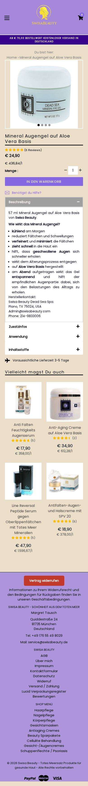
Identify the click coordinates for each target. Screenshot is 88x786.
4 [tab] (49, 125)
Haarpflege (44, 710)
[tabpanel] (44, 95)
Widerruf (44, 681)
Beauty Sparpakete (44, 735)
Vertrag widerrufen (44, 580)
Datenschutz (44, 676)
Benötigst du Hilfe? (26, 192)
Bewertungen (44, 696)
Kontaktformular (44, 671)
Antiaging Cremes (44, 730)
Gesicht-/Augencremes (44, 745)
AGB (44, 655)
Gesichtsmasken (44, 725)
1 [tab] (38, 125)
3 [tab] (46, 125)
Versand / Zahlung (44, 686)
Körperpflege (44, 720)
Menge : (11, 170)
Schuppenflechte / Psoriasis (44, 750)
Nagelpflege (44, 715)
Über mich (44, 660)
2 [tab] (42, 125)
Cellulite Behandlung (44, 740)
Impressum (44, 665)
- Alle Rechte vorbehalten (55, 767)
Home (12, 57)
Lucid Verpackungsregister (44, 691)
